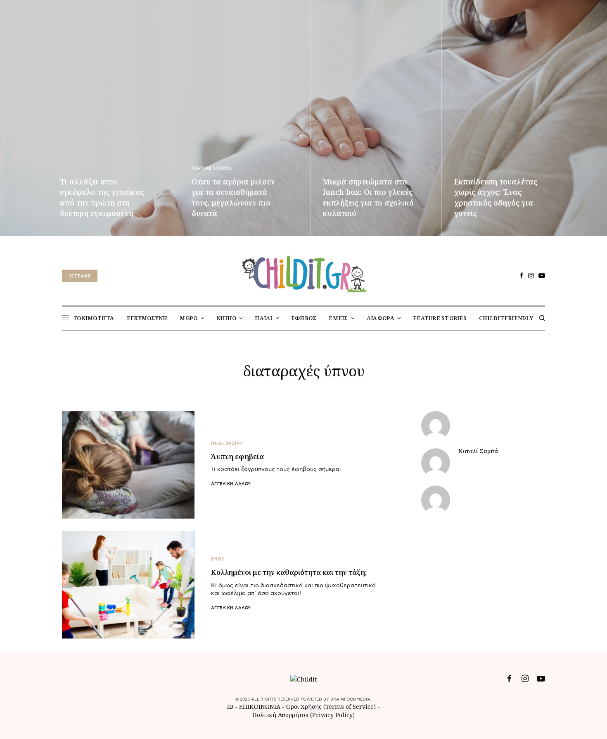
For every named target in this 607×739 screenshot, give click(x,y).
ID (230, 706)
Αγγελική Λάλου (231, 483)
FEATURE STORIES (212, 168)
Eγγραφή (79, 276)
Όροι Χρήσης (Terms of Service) (331, 706)
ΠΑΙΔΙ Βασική (227, 443)
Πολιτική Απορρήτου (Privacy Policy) (303, 715)
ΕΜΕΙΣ (218, 559)
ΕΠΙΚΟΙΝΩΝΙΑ (260, 706)
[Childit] (303, 272)
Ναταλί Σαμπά (478, 451)
